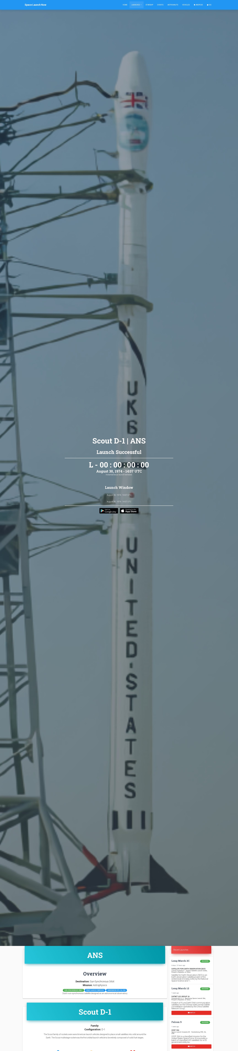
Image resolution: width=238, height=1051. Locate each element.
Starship (149, 5)
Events (160, 5)
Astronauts (172, 5)
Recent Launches (180, 950)
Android (199, 5)
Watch (192, 1012)
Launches (136, 5)
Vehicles (186, 5)
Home (125, 5)
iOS (209, 5)
